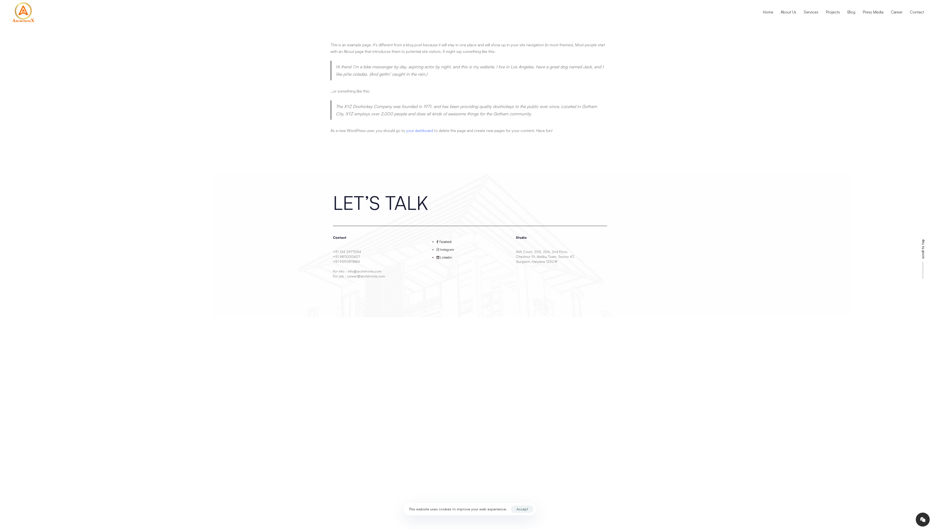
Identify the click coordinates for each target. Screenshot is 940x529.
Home (768, 12)
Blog (851, 12)
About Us (788, 12)
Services (811, 12)
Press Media (873, 12)
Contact (917, 12)
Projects (833, 12)
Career (897, 12)
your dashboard (419, 130)
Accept (522, 509)
